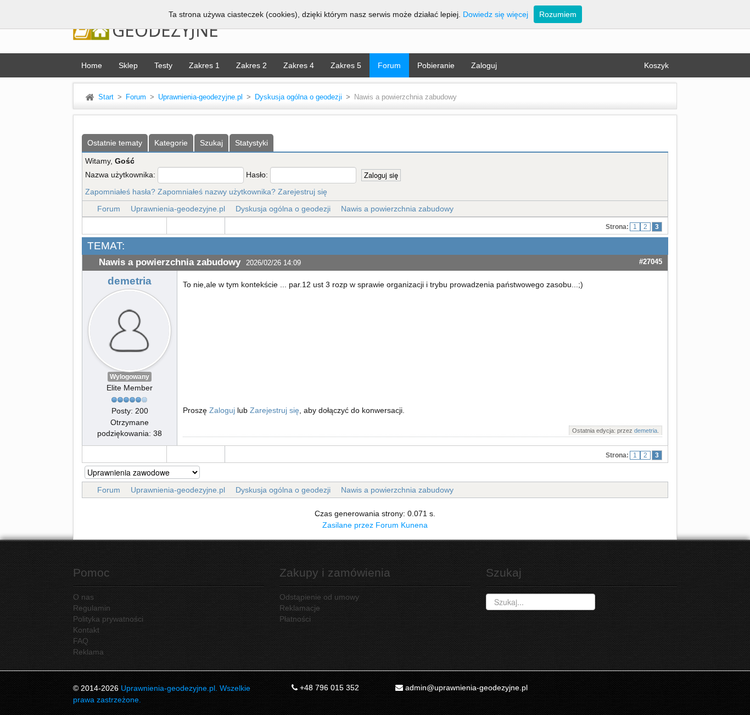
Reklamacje (299, 608)
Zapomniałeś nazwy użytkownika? (217, 191)
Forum (389, 65)
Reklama (88, 651)
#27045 (650, 262)
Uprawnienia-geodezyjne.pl (200, 97)
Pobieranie (436, 65)
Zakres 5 (346, 65)
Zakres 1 (204, 65)
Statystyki (251, 142)
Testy (163, 65)
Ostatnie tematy (114, 142)
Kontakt (86, 629)
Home (91, 65)
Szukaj (211, 142)
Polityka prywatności (108, 619)
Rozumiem (558, 14)
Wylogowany (129, 377)
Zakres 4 (298, 65)
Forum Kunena (402, 525)
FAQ (80, 640)
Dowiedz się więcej (495, 14)
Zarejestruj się (302, 191)
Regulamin (91, 608)
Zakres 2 (251, 65)
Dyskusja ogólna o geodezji (298, 97)
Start (106, 97)
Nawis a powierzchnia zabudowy (397, 208)
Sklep (128, 65)
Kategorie (171, 142)
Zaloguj (484, 65)
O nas (83, 597)
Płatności (295, 619)
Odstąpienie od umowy (319, 597)
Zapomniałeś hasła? (120, 191)
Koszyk (656, 65)
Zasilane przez (347, 525)
